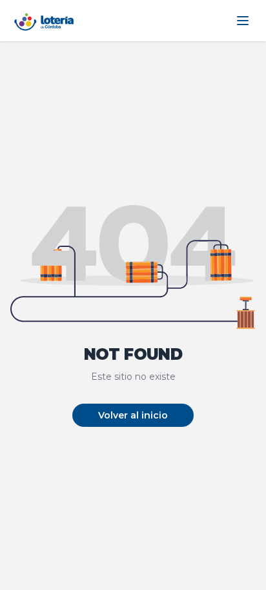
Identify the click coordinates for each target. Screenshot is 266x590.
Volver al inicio (133, 415)
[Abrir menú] (243, 21)
